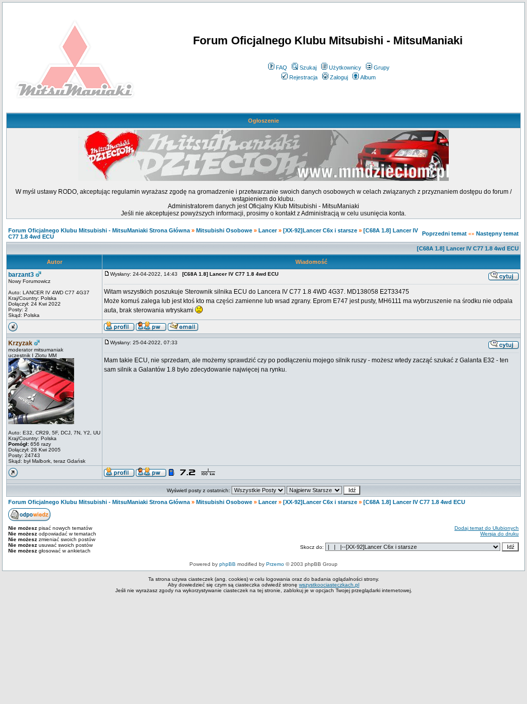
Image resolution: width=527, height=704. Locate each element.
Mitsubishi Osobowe (224, 230)
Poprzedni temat (444, 233)
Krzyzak (20, 343)
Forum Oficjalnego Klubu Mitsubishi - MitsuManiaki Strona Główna (99, 230)
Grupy (382, 67)
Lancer (267, 230)
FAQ (281, 67)
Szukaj (308, 67)
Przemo (275, 564)
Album (368, 77)
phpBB (227, 564)
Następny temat (497, 233)
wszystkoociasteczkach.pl (329, 585)
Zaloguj (339, 77)
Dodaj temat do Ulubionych (486, 528)
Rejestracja (303, 77)
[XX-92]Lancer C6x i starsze (320, 230)
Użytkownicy (345, 67)
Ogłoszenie (263, 121)
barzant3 (21, 274)
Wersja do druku (499, 534)
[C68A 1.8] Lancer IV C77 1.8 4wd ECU (468, 248)
